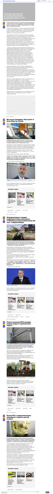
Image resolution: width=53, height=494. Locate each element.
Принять (47, 492)
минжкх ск (22, 316)
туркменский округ (18, 210)
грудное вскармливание (18, 489)
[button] (21, 103)
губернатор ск (28, 316)
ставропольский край (10, 210)
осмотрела (31, 463)
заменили (28, 288)
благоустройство (25, 210)
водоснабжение (25, 408)
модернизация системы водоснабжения (13, 316)
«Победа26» (22, 383)
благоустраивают (23, 183)
